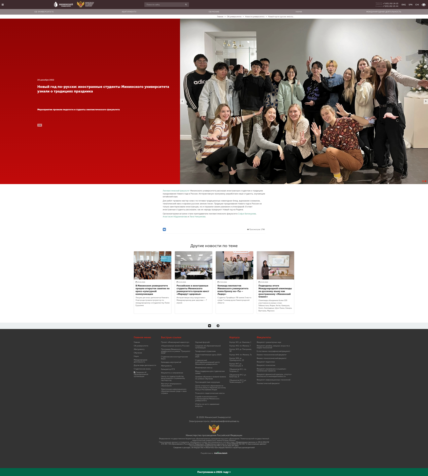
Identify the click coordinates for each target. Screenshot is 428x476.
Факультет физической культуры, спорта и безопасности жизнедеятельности (274, 375)
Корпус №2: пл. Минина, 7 (240, 346)
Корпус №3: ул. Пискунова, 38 (240, 350)
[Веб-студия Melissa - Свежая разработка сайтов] (220, 453)
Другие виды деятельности (145, 365)
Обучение (214, 12)
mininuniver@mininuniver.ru (224, 421)
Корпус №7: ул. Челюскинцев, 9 (236, 365)
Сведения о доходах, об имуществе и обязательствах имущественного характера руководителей (214, 447)
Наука (299, 12)
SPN (411, 4)
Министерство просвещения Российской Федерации (214, 435)
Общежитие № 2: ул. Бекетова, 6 (237, 376)
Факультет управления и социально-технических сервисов (272, 370)
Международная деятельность (383, 12)
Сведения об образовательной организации (141, 374)
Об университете (44, 12)
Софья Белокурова (247, 214)
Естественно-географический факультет (273, 351)
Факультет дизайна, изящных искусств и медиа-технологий (273, 347)
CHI (417, 4)
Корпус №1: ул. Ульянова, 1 (240, 342)
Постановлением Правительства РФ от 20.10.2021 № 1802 (214, 446)
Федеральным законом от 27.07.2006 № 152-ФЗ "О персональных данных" (235, 444)
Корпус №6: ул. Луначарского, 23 (236, 359)
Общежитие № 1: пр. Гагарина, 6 (238, 370)
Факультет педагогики (266, 362)
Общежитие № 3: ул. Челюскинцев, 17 (237, 381)
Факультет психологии (266, 365)
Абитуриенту (129, 12)
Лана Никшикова (197, 216)
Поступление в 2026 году (212, 472)
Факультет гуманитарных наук (269, 342)
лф (39, 125)
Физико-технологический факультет (272, 358)
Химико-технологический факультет (272, 355)
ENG (404, 4)
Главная (137, 342)
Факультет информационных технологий (273, 380)
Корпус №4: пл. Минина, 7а (240, 355)
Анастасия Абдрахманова (175, 216)
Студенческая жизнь (142, 369)
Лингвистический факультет (176, 191)
